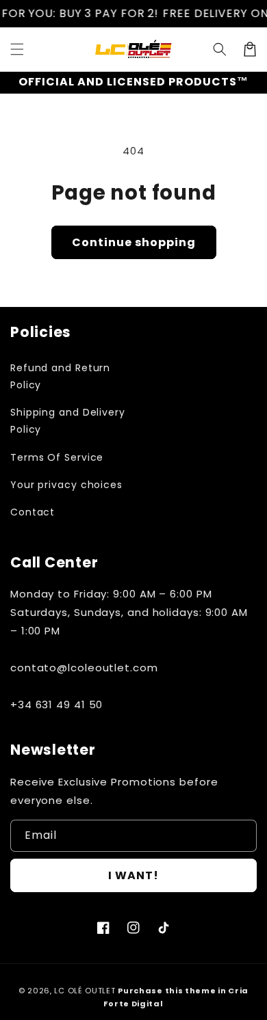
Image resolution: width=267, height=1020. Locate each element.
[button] (17, 49)
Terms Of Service (56, 457)
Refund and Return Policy (60, 376)
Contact (32, 512)
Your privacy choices (66, 485)
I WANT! (133, 875)
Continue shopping (134, 242)
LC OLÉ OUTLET (84, 990)
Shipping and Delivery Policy (67, 420)
